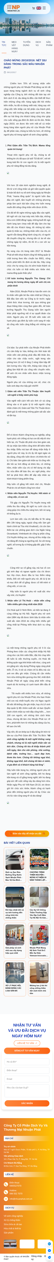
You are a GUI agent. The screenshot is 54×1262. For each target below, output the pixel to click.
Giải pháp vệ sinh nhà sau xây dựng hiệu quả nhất (14, 950)
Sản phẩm (49, 43)
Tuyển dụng (26, 43)
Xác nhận (27, 1103)
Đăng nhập (36, 1256)
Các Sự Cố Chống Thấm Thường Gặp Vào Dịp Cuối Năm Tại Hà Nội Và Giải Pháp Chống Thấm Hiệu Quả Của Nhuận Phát (39, 918)
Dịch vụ (38, 43)
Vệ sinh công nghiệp (13, 1216)
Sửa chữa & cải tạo (13, 1224)
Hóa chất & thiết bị (12, 1228)
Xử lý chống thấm (12, 1220)
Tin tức (4, 43)
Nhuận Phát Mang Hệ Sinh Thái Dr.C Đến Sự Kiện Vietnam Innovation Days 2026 (38, 953)
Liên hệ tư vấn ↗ (27, 1043)
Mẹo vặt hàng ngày (15, 47)
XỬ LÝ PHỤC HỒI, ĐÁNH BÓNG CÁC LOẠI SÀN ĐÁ (13, 988)
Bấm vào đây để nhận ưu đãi (27, 833)
